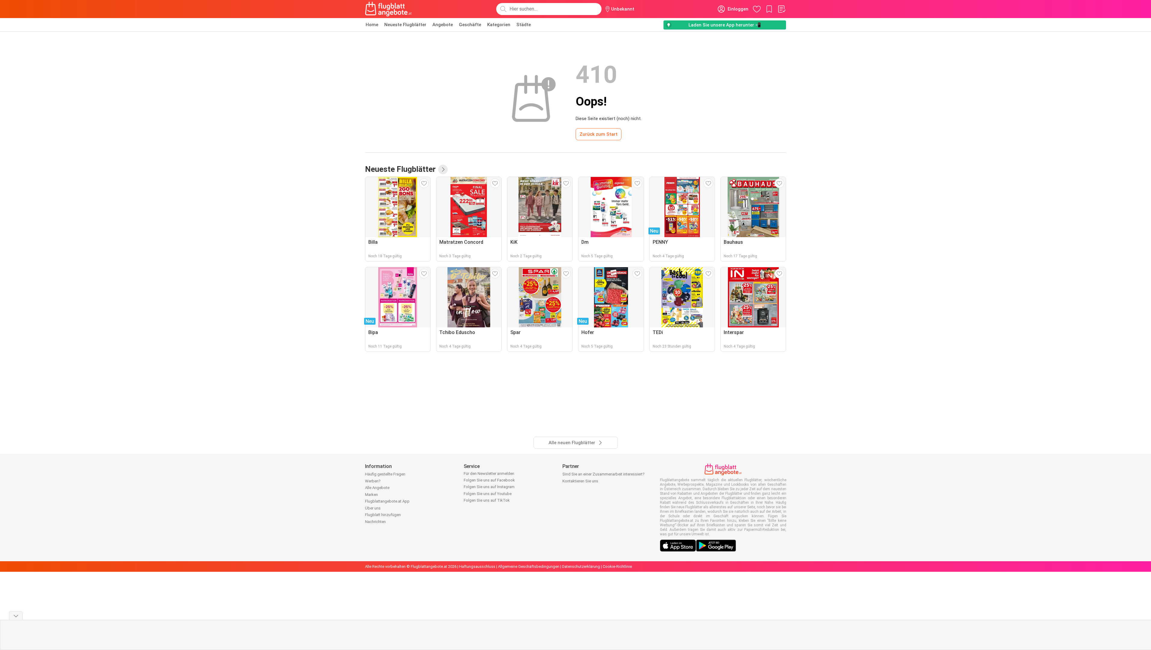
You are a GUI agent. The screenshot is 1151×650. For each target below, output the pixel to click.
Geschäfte (470, 24)
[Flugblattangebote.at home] (388, 9)
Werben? (373, 481)
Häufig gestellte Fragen (385, 474)
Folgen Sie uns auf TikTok (487, 500)
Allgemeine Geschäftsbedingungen (528, 566)
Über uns (373, 508)
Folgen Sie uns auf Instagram (489, 486)
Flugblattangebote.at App (387, 501)
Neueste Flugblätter (405, 24)
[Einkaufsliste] (781, 9)
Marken (371, 494)
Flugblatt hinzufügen (383, 514)
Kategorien (498, 24)
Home (372, 24)
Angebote (442, 24)
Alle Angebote (377, 487)
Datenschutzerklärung (581, 566)
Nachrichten (375, 521)
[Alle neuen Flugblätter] (443, 169)
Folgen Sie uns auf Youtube (488, 493)
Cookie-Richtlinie (617, 566)
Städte (523, 24)
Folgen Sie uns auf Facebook (489, 480)
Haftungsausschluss (477, 566)
